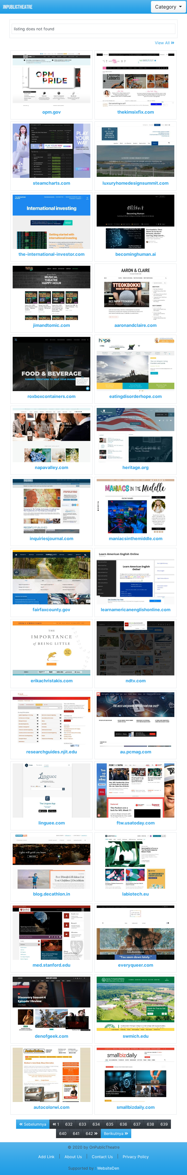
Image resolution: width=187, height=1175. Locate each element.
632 (69, 1124)
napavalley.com (51, 467)
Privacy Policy (136, 1156)
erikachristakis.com (52, 680)
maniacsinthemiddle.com (135, 538)
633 (82, 1124)
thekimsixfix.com (135, 112)
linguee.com (51, 822)
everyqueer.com (135, 965)
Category (166, 7)
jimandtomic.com (51, 325)
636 (123, 1124)
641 (76, 1133)
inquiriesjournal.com (51, 538)
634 (96, 1124)
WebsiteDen (108, 1168)
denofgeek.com (51, 1036)
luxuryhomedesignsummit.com (135, 183)
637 (136, 1124)
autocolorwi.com (51, 1107)
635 (109, 1124)
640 (62, 1133)
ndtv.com (136, 680)
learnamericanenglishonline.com (135, 609)
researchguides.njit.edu (51, 751)
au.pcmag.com (135, 751)
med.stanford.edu (51, 965)
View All (163, 42)
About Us (73, 1156)
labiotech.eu (135, 894)
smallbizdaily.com (136, 1107)
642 (90, 1133)
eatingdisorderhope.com (135, 396)
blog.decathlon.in (51, 894)
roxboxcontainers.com (51, 396)
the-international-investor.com (51, 254)
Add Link (46, 1156)
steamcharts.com (51, 183)
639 (164, 1124)
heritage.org (135, 467)
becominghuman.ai (135, 254)
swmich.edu (136, 1036)
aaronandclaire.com (135, 325)
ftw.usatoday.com (136, 822)
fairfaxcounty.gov (51, 609)
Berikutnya (114, 1133)
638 (150, 1124)
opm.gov (51, 112)
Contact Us (102, 1156)
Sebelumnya (34, 1124)
